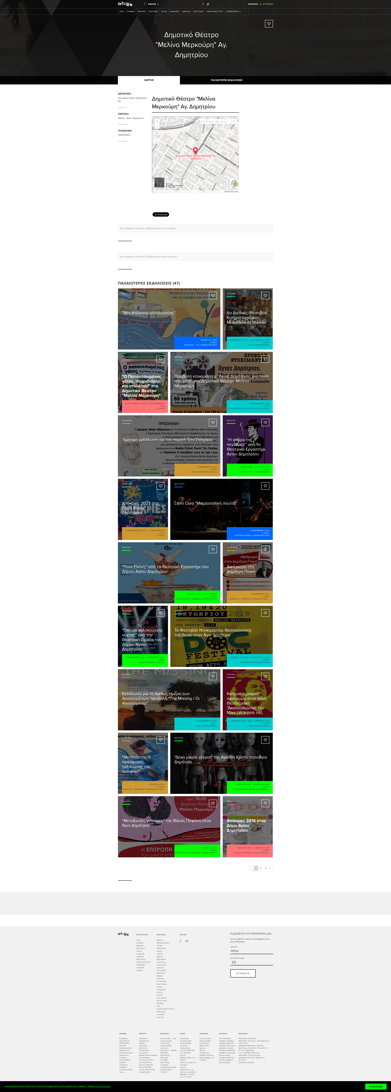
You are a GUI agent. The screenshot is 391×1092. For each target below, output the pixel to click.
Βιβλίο (203, 1048)
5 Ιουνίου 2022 (209, 594)
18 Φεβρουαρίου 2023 (135, 530)
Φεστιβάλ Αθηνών (247, 1038)
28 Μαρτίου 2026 (209, 340)
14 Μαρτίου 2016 (261, 848)
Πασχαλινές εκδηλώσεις (205, 1040)
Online (160, 1017)
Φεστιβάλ (199, 12)
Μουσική (153, 12)
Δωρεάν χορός (226, 1048)
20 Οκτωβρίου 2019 (259, 657)
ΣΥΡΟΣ (160, 992)
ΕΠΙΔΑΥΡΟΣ (162, 1001)
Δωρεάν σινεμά (262, 345)
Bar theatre (145, 1067)
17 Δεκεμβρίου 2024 (237, 340)
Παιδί (164, 12)
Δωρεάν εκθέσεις (227, 1050)
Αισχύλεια (243, 1043)
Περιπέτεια (124, 1043)
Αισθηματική (125, 1048)
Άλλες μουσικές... (260, 599)
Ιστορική (123, 1065)
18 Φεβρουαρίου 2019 (241, 721)
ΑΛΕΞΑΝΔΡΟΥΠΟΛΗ (165, 1009)
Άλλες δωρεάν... (261, 853)
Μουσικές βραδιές (243, 535)
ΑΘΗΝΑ (160, 940)
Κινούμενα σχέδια (124, 1061)
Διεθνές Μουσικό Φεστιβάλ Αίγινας (252, 1059)
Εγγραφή (268, 4)
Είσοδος (253, 4)
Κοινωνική (124, 1041)
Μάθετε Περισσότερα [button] (99, 1086)
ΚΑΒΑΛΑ (160, 968)
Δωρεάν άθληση (227, 1058)
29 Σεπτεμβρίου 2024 (135, 403)
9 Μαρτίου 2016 (209, 848)
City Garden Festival (249, 1053)
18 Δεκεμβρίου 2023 (259, 403)
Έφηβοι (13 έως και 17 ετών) (187, 1076)
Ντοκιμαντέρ (234, 408)
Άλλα (250, 345)
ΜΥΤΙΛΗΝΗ (161, 981)
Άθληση (140, 968)
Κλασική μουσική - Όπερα (169, 1049)
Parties (164, 1053)
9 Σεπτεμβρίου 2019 (207, 721)
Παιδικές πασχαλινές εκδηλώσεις (186, 1041)
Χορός (140, 970)
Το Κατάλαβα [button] (376, 1086)
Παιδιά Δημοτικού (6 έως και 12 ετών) (188, 1069)
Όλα (122, 12)
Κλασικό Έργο (246, 472)
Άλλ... (162, 789)
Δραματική (124, 1050)
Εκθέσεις (141, 965)
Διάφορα (174, 12)
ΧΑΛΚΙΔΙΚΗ (162, 965)
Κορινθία (161, 1012)
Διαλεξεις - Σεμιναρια (240, 599)
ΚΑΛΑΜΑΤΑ (161, 970)
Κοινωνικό (196, 853)
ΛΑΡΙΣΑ (160, 954)
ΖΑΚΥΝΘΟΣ (162, 998)
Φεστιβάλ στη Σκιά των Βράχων (254, 1041)
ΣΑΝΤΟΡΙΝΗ (162, 984)
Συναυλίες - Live (191, 345)
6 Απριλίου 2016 (157, 784)
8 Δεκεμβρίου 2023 (207, 467)
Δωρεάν (186, 12)
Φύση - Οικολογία (205, 1052)
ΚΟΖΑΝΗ (160, 979)
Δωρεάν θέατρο (261, 472)
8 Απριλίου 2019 (261, 721)
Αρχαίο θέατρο (146, 1065)
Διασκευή (160, 662)
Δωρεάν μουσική (209, 345)
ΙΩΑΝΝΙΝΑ (161, 962)
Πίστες (164, 1072)
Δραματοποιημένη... (259, 789)
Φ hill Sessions (246, 1050)
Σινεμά (131, 12)
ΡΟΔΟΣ (160, 976)
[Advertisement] (281, 198)
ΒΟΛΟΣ (160, 957)
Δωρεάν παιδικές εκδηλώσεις (227, 1054)
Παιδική (123, 1058)
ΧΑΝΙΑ (159, 951)
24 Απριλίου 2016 (261, 784)
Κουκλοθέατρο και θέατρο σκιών (187, 1053)
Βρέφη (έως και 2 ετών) (188, 1059)
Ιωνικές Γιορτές (246, 1062)
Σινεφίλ (123, 1067)
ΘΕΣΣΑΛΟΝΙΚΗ (163, 943)
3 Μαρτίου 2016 (244, 848)
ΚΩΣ (158, 1006)
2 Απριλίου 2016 (243, 784)
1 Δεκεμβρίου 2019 (155, 657)
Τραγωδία (143, 1046)
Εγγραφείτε (243, 974)
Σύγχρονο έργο (183, 599)
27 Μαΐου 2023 (246, 467)
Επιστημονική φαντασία (126, 1054)
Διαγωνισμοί (225, 1038)
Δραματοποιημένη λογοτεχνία (148, 1057)
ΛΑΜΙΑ (160, 987)
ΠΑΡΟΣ (160, 995)
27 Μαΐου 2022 (193, 594)
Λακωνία (161, 1014)
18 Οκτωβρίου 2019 (239, 657)
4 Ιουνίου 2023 (262, 467)
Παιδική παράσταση (243, 853)
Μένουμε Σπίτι (215, 12)
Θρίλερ (122, 1046)
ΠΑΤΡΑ (159, 946)
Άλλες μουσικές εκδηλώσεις (255, 408)
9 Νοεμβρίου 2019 (135, 657)
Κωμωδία (196, 599)
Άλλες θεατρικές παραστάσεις (147, 1071)
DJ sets (164, 1060)
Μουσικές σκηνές (165, 1064)
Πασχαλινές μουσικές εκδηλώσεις (166, 1043)
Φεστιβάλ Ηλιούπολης (249, 1055)
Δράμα (142, 1043)
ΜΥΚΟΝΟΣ (161, 990)
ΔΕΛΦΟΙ (160, 1003)
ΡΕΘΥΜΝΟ (161, 959)
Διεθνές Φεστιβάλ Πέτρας (251, 1046)
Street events (207, 1055)
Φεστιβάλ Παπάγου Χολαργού (253, 1048)
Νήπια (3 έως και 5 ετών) (188, 1064)
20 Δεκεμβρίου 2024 (259, 340)
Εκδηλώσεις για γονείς (207, 1059)
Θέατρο (142, 12)
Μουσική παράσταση (144, 1049)
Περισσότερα (232, 12)
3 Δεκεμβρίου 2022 (259, 530)
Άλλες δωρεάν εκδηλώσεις (204, 472)
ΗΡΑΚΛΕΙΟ (161, 948)
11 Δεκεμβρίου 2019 (259, 594)
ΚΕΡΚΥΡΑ (161, 973)
